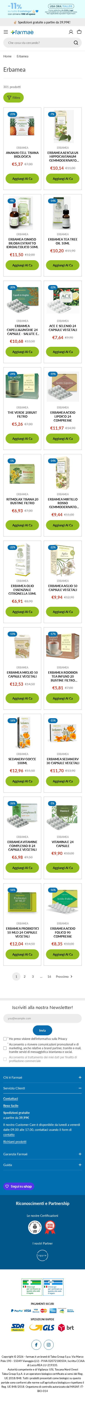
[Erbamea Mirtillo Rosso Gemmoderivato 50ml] (62, 473)
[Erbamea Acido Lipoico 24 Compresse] (62, 386)
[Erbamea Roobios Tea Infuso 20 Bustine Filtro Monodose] (62, 646)
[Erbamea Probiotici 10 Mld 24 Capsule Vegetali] (22, 902)
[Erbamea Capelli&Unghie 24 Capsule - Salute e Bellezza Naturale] (22, 300)
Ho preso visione (38, 1038)
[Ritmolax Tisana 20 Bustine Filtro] (22, 473)
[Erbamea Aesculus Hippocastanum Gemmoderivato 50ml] (62, 126)
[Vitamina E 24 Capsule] (62, 816)
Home (7, 56)
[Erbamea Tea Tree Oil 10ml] (62, 213)
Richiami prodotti (14, 1141)
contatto (9, 1134)
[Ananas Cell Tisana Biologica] (22, 126)
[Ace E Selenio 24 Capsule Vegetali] (62, 300)
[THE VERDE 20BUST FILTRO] (22, 386)
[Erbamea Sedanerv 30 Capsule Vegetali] (62, 733)
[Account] (70, 31)
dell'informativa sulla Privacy (49, 1038)
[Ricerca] (75, 42)
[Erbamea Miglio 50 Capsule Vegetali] (22, 646)
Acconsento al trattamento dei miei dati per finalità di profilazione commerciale (43, 1059)
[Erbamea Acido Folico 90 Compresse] (62, 902)
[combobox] (42, 43)
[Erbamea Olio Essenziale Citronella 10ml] (22, 559)
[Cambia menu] (5, 31)
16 (49, 976)
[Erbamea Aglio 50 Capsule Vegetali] (62, 559)
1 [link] (16, 976)
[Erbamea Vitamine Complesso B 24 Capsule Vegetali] (22, 816)
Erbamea (22, 147)
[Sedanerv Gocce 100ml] (22, 733)
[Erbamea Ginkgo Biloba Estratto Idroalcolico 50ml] (22, 213)
